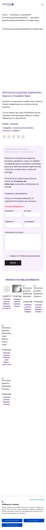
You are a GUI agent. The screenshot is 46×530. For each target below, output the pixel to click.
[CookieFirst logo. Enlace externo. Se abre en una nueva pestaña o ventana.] (3, 502)
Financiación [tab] (11, 152)
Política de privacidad (29, 256)
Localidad (29, 222)
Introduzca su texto (14, 232)
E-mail (27, 211)
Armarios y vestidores (20, 15)
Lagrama (6, 296)
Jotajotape (14, 124)
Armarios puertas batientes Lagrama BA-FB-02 (6, 303)
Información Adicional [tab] (16, 149)
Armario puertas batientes (15, 17)
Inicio (4, 15)
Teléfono (10, 222)
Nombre (9, 211)
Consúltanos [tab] (26, 152)
